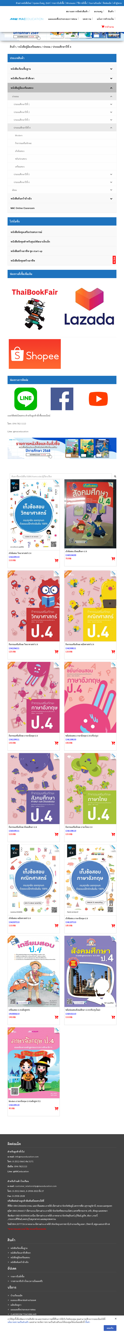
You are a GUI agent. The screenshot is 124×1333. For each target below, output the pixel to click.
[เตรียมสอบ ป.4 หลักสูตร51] (34, 971)
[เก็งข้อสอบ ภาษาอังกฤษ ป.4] (90, 879)
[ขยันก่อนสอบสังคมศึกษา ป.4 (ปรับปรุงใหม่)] (90, 971)
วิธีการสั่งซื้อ (82, 3)
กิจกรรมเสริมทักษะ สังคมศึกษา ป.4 (23, 827)
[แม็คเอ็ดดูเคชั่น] (26, 19)
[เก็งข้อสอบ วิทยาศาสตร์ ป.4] (34, 514)
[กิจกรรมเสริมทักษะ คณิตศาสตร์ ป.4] (90, 606)
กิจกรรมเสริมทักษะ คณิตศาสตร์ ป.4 (79, 644)
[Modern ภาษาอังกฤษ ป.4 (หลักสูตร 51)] (34, 1062)
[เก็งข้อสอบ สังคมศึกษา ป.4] (90, 513)
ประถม (46, 46)
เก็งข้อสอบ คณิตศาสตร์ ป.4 (20, 918)
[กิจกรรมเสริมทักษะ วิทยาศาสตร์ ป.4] (34, 606)
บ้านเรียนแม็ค (16, 1295)
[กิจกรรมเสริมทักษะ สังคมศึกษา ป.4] (34, 788)
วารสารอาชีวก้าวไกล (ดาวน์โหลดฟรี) (27, 1281)
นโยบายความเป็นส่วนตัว (18, 1322)
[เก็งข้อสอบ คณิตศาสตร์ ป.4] (34, 879)
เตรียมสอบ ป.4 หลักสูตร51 (19, 1010)
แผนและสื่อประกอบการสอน (62, 19)
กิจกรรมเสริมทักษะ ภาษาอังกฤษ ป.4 (23, 735)
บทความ (87, 19)
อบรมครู (98, 11)
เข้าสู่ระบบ (117, 3)
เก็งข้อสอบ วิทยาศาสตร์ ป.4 (20, 553)
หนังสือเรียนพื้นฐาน (19, 1248)
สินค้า (111, 11)
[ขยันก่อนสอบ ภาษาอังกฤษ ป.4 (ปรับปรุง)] (90, 697)
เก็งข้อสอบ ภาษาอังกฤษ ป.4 (76, 918)
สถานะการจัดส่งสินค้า (77, 11)
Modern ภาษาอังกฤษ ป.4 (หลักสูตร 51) (25, 1101)
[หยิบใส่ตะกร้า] (57, 561)
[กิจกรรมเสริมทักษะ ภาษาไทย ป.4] (90, 788)
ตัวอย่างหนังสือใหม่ (23, 3)
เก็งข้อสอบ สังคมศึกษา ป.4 (76, 551)
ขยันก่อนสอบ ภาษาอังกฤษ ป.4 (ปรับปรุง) (81, 735)
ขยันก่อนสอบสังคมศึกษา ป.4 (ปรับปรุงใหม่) (82, 1010)
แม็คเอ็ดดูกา (16, 1304)
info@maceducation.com (27, 1156)
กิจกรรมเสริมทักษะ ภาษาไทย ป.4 (78, 827)
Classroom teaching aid (23, 1314)
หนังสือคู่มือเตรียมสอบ (29, 46)
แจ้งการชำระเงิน (105, 19)
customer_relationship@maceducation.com (36, 1186)
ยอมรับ (110, 1328)
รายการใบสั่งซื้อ (58, 3)
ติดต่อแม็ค (107, 3)
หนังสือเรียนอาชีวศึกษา (21, 1252)
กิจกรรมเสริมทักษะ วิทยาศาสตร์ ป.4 (23, 644)
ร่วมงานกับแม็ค (95, 3)
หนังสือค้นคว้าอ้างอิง (19, 1262)
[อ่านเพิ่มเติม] (57, 652)
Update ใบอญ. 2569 (41, 3)
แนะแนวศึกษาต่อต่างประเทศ (23, 1300)
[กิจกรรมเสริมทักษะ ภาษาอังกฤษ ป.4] (34, 697)
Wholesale (70, 3)
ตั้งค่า (87, 1322)
